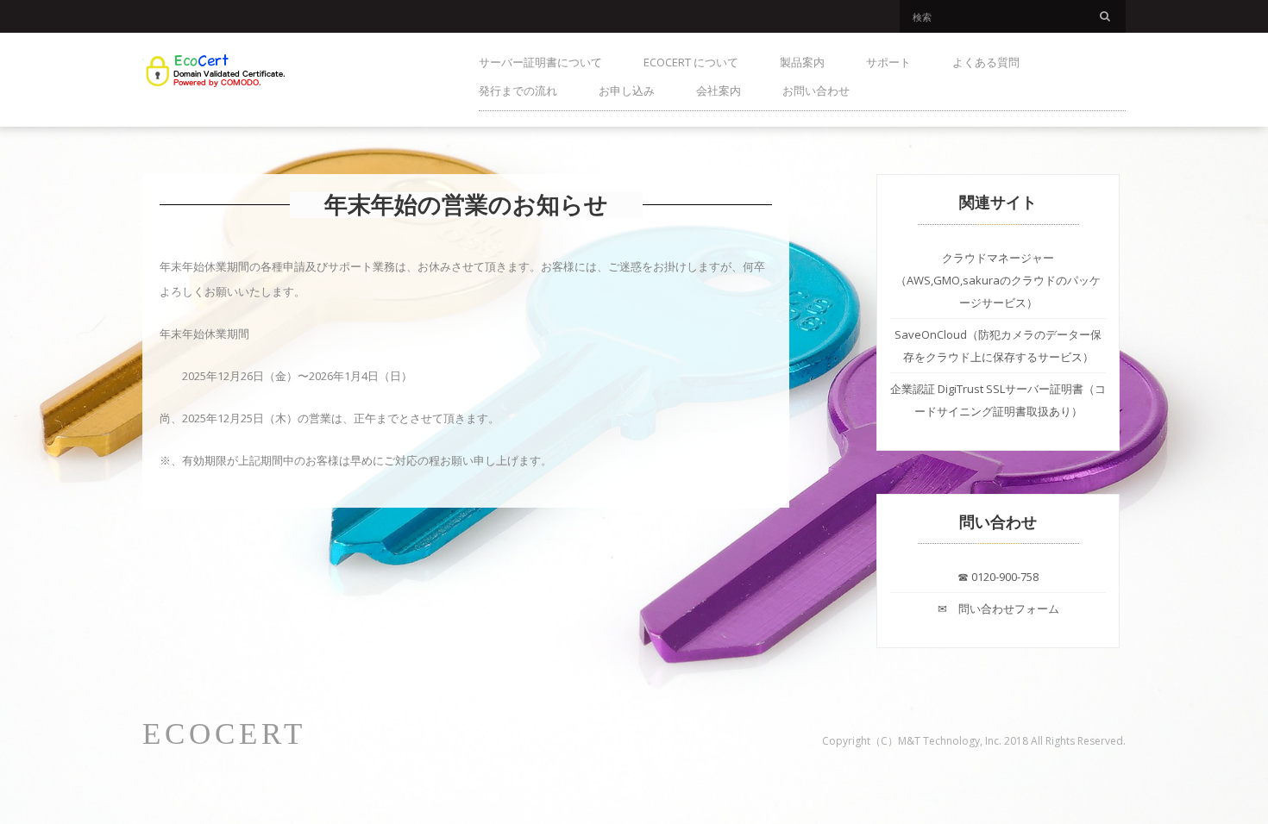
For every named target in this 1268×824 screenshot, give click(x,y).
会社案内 (718, 90)
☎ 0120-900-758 (998, 576)
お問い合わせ (816, 90)
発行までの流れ (518, 90)
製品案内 (802, 62)
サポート (888, 62)
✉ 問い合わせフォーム (998, 608)
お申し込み (627, 90)
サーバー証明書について (540, 62)
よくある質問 (986, 62)
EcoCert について (690, 62)
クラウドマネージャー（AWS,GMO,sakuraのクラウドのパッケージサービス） (998, 280)
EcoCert (224, 734)
